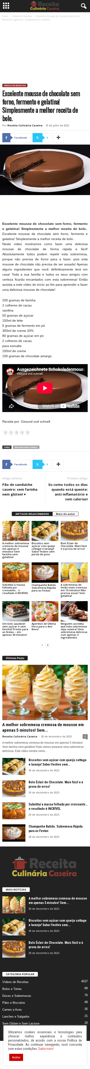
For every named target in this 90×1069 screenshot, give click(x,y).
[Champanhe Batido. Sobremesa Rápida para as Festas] (45, 572)
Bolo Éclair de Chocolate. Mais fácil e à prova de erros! (74, 545)
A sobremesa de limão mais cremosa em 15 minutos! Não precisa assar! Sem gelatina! (74, 590)
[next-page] (47, 645)
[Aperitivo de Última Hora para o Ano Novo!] (45, 611)
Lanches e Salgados (16, 1016)
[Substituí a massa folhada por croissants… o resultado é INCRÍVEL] (15, 572)
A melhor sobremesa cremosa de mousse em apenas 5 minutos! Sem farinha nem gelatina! (15, 550)
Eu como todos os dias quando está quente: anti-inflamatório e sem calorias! (68, 491)
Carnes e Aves (12, 1009)
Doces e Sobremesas (16, 996)
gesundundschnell (26, 447)
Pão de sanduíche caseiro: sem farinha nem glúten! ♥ (19, 489)
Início (5, 16)
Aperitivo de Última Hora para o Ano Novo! (44, 626)
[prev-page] (42, 645)
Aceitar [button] (16, 1057)
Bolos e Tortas (12, 989)
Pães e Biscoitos (13, 1002)
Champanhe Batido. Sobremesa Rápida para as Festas (44, 587)
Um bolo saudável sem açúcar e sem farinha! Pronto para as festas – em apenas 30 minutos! (15, 629)
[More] (59, 137)
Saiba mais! (46, 1049)
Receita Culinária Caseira (24, 125)
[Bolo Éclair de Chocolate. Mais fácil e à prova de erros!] (74, 531)
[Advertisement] (45, 53)
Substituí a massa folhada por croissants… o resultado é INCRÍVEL (15, 589)
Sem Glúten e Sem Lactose (20, 1023)
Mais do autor (65, 514)
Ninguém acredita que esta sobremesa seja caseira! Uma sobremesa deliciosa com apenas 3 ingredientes (74, 630)
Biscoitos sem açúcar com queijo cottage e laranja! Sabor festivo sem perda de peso (43, 548)
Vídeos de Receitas (22, 16)
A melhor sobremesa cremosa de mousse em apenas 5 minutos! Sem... (43, 727)
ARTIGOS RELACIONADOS (32, 514)
